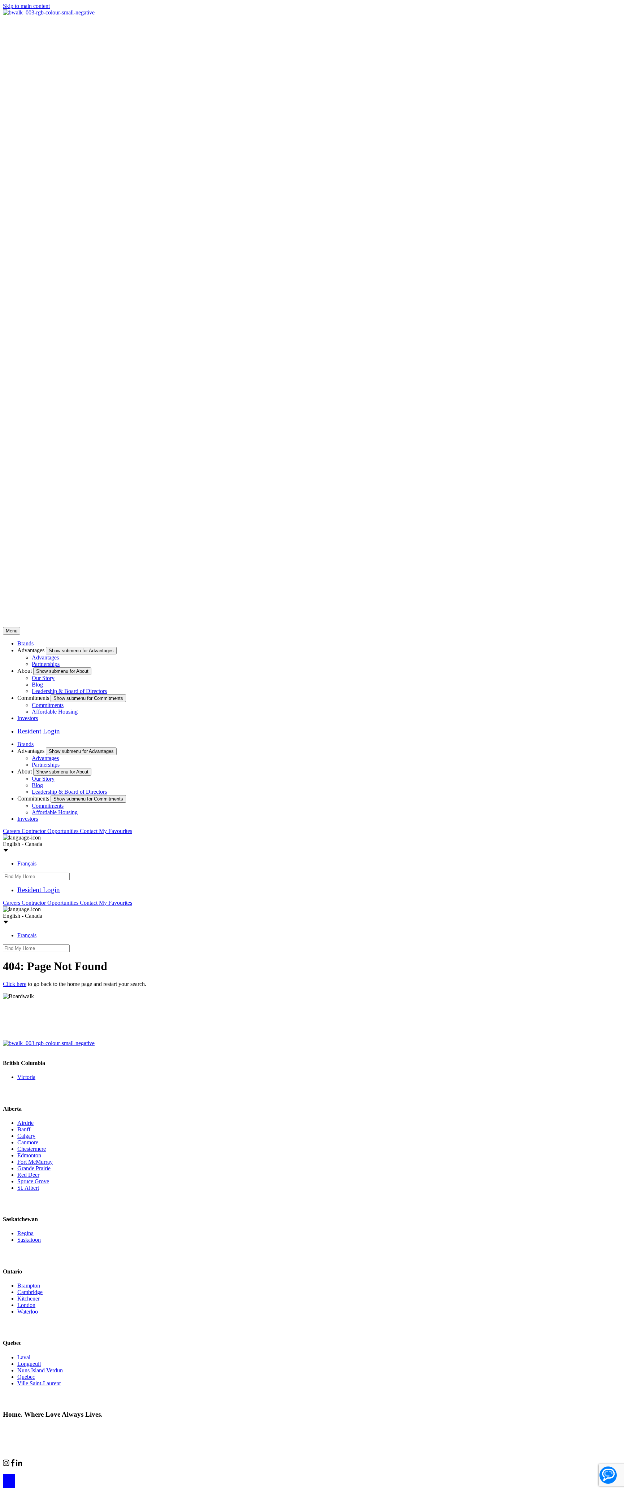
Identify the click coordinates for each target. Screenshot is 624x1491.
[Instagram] (7, 1464)
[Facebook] (13, 1464)
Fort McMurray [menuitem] (35, 1162)
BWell (88, 1463)
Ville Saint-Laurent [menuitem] (39, 1383)
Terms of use (114, 1428)
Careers (12, 831)
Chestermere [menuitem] (31, 1149)
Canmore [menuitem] (27, 1142)
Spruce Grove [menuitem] (33, 1181)
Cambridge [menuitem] (30, 1292)
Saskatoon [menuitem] (29, 1240)
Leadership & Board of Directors (69, 691)
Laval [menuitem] (23, 1357)
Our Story (43, 678)
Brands (25, 643)
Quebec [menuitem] (26, 1377)
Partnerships (46, 664)
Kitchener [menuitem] (28, 1298)
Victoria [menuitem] (26, 1077)
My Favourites (115, 831)
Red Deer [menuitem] (28, 1175)
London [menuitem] (26, 1305)
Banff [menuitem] (23, 1129)
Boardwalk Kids (121, 1463)
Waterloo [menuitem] (27, 1311)
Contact (89, 831)
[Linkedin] (19, 1464)
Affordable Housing (55, 712)
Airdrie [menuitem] (25, 1123)
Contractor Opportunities (51, 831)
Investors (27, 718)
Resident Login (38, 731)
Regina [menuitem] (25, 1233)
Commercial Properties (48, 1463)
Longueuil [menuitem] (29, 1364)
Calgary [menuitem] (26, 1136)
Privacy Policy (80, 1428)
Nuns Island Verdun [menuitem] (40, 1370)
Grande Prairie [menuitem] (34, 1168)
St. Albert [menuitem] (28, 1188)
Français (26, 863)
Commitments (48, 705)
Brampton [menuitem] (28, 1285)
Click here (14, 984)
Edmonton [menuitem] (29, 1155)
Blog (37, 684)
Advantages (45, 657)
